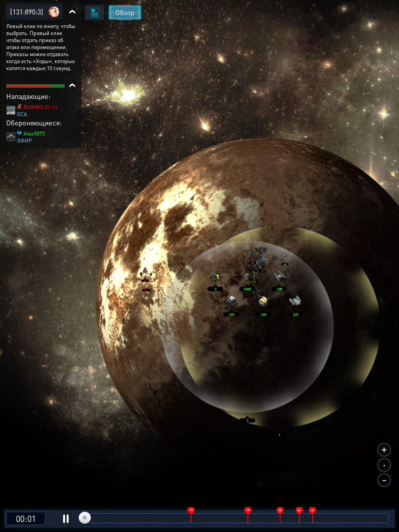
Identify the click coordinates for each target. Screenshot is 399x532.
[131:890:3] (26, 11)
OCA (22, 113)
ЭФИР (24, 140)
